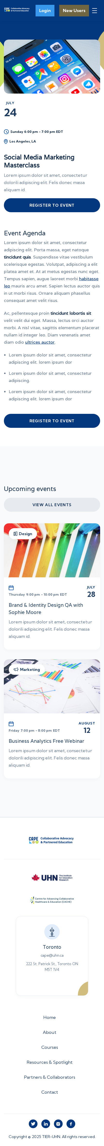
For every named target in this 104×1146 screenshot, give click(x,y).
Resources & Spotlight (50, 1062)
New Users (74, 10)
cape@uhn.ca (52, 955)
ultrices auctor (40, 342)
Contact (49, 1092)
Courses (49, 1047)
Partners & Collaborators (49, 1077)
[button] (94, 10)
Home (49, 1017)
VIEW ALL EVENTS (52, 504)
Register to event (52, 205)
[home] (17, 10)
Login (45, 10)
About (49, 1032)
